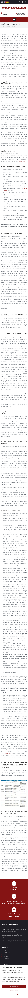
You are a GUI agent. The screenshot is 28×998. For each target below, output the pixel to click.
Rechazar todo (14, 994)
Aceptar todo (14, 986)
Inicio (2, 26)
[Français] (5, 2)
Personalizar (14, 990)
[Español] (7, 2)
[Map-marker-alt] (23, 2)
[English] (2, 2)
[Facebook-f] (19, 2)
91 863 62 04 (21, 13)
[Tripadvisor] (26, 2)
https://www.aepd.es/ (7, 753)
